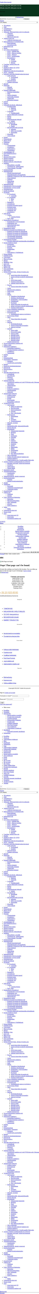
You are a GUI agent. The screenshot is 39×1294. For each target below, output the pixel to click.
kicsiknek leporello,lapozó (14, 205)
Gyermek (13, 61)
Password (3, 699)
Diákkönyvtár (8, 69)
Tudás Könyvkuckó (5, 2)
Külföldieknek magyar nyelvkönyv (21, 314)
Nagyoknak (10, 181)
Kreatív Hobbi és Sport (10, 243)
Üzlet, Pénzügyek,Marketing (12, 497)
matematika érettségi (13, 97)
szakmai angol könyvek (17, 283)
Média (13, 449)
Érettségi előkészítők (9, 90)
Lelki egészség (11, 75)
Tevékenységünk (12, 718)
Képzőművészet (8, 189)
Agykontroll (14, 77)
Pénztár (6, 768)
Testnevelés (10, 98)
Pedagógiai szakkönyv (10, 346)
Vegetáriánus (11, 150)
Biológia (13, 432)
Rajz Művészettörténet (17, 453)
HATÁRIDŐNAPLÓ (10, 153)
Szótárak (9, 329)
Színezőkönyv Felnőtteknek (15, 252)
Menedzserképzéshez (13, 500)
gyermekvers (11, 204)
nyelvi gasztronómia (13, 311)
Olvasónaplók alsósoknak (14, 236)
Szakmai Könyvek (9, 380)
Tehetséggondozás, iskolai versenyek (14, 476)
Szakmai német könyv (17, 307)
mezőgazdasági (11, 390)
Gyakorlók (10, 111)
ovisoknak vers (11, 210)
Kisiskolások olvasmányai (11, 220)
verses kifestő (11, 136)
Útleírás (9, 496)
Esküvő (6, 101)
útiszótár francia (15, 337)
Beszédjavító (11, 376)
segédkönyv (10, 351)
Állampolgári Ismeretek (17, 431)
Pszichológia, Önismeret (11, 359)
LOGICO (10, 465)
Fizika (12, 439)
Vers (12, 200)
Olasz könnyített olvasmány (19, 319)
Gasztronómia (11, 145)
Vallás (5, 507)
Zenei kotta (10, 517)
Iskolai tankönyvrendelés (14, 715)
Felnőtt (13, 59)
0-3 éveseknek (11, 194)
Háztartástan (14, 416)
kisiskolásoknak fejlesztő (14, 119)
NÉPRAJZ (10, 183)
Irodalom (6, 163)
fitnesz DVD (7, 140)
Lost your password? (6, 704)
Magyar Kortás (8, 259)
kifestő (9, 118)
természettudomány (9, 478)
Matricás (13, 108)
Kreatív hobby (11, 246)
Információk (7, 713)
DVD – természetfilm (13, 56)
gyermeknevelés (12, 45)
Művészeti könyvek (13, 37)
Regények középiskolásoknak (12, 366)
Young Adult (7, 512)
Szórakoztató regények (10, 393)
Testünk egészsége (12, 82)
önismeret (10, 361)
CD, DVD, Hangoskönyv (11, 50)
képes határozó (11, 178)
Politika (6, 354)
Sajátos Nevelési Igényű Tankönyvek (18, 457)
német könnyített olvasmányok (19, 304)
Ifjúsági (13, 63)
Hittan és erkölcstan (16, 406)
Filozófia (13, 437)
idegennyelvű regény (10, 157)
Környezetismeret (16, 410)
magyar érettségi (12, 95)
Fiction (6, 137)
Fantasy (6, 103)
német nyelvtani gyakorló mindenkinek (22, 306)
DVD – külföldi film (13, 51)
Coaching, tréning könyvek (11, 64)
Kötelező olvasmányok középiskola (17, 234)
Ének (12, 434)
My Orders (7, 764)
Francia (9, 285)
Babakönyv (10, 202)
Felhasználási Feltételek (14, 720)
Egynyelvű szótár (16, 332)
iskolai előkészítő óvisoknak (15, 114)
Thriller (6, 483)
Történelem (7, 484)
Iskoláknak (7, 730)
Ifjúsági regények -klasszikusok (13, 161)
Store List (6, 773)
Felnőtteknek (14, 301)
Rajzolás (9, 247)
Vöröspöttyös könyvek (10, 510)
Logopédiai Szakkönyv (14, 348)
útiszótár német (15, 340)
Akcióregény (7, 30)
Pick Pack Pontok (12, 725)
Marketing (10, 499)
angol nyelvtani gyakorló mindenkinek (22, 277)
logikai (13, 121)
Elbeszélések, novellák (13, 165)
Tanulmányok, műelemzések (15, 166)
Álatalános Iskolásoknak (18, 296)
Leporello (13, 196)
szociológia (10, 474)
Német (9, 294)
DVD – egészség (8, 72)
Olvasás (13, 411)
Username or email (6, 696)
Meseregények (11, 226)
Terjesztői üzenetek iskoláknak (16, 731)
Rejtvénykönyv (8, 369)
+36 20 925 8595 (9, 592)
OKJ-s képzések (12, 455)
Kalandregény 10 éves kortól (12, 187)
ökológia (9, 479)
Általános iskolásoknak (17, 298)
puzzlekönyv (11, 212)
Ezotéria (13, 79)
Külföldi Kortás (8, 256)
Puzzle (13, 126)
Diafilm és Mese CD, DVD (11, 67)
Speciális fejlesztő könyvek (11, 372)
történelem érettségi (12, 100)
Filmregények (8, 139)
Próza (5, 356)
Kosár (5, 757)
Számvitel (10, 392)
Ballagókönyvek (8, 46)
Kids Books (7, 213)
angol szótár (14, 330)
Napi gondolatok (8, 269)
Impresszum (7, 752)
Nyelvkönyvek (11, 312)
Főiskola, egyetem (12, 423)
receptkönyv (10, 147)
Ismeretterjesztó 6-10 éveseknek (16, 174)
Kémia (13, 445)
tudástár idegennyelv (13, 341)
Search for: (3, 19)
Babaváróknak (11, 43)
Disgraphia (14, 132)
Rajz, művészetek (16, 413)
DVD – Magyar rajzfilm (14, 53)
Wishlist (6, 783)
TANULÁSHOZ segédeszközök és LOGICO (17, 462)
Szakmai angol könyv (17, 281)
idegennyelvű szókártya (14, 290)
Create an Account (9, 692)
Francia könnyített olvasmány (19, 286)
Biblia (9, 509)
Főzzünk (6, 144)
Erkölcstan (14, 436)
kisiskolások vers (12, 223)
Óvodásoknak (11, 123)
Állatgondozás (11, 385)
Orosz (9, 320)
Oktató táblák (11, 468)
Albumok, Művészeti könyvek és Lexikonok (16, 32)
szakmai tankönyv (12, 458)
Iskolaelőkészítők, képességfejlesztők (17, 426)
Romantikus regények (13, 401)
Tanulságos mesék (9, 470)
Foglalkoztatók (11, 106)
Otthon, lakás (7, 345)
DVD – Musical (12, 54)
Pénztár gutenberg (9, 770)
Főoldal (2, 554)
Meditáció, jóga (8, 262)
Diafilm (6, 66)
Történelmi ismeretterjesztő (15, 487)
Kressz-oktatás (8, 254)
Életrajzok (6, 85)
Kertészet (10, 387)
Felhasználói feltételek (10, 749)
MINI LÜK (7, 267)
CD (12, 278)
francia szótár (15, 333)
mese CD (6, 264)
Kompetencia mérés (9, 228)
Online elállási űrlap (9, 765)
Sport (8, 251)
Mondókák (14, 124)
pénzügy (9, 504)
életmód (6, 84)
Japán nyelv (10, 291)
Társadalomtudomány (10, 471)
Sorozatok (10, 486)
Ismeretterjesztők (8, 184)
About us (6, 738)
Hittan (9, 424)
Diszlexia (10, 377)
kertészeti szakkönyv (13, 389)
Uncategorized (8, 491)
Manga (6, 260)
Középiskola (10, 429)
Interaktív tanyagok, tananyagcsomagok (18, 463)
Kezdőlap (6, 710)
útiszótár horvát (15, 338)
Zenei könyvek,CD (12, 515)
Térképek (10, 494)
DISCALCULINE (16, 131)
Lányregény (7, 257)
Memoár (9, 87)
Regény (6, 364)
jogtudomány (11, 473)
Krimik (9, 398)
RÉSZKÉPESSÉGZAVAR (15, 127)
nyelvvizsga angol (16, 280)
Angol (9, 273)
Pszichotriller (11, 400)
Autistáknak (10, 374)
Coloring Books (15, 217)
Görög (9, 288)
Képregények (11, 397)
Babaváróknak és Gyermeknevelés (13, 41)
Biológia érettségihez (13, 92)
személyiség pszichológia (14, 363)
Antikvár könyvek (9, 38)
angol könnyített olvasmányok (19, 275)
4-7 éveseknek (11, 197)
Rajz (12, 418)
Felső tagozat (11, 414)
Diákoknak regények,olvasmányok (14, 71)
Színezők (13, 110)
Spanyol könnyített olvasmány (19, 325)
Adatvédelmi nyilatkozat (14, 728)
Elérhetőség (7, 733)
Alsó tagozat (10, 405)
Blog (5, 741)
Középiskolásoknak (16, 324)
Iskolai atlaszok (11, 427)
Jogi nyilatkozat (11, 726)
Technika (13, 419)
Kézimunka (10, 244)
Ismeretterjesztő (8, 171)
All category (7, 25)
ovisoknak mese (11, 208)
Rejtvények (7, 367)
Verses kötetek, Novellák (14, 168)
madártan (10, 179)
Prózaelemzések (8, 358)
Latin (8, 293)
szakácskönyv (11, 148)
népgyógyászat (11, 80)
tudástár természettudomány (15, 481)
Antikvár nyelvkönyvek (14, 40)
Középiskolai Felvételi (10, 239)
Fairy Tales (10, 218)
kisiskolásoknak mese (13, 225)
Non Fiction (7, 270)
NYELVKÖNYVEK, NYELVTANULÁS (16, 272)
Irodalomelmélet (8, 170)
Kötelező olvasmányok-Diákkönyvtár (14, 230)
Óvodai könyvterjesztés (14, 717)
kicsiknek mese (11, 207)
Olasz (9, 317)
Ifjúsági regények (9, 160)
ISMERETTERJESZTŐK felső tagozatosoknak (21, 176)
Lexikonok (10, 35)
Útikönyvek (7, 492)
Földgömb (7, 142)
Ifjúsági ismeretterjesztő (14, 173)
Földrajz (13, 440)
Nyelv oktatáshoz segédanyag (15, 309)
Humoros (6, 155)
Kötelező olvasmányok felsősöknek (17, 233)
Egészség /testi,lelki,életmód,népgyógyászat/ (16, 74)
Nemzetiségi (14, 450)
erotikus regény (11, 395)
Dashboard (7, 742)
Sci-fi (5, 371)
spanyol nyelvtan (16, 327)
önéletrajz (10, 88)
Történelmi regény (12, 489)
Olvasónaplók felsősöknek (14, 238)
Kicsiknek (6, 192)
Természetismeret (16, 421)
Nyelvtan (13, 452)
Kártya (9, 116)
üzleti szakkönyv (12, 505)
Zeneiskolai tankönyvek (14, 518)
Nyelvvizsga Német (13, 316)
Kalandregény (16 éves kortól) (12, 186)
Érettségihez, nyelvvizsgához (19, 299)
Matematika (14, 447)
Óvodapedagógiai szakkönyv (15, 350)
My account (7, 760)
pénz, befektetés (11, 502)
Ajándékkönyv (8, 28)
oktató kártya (11, 466)
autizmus (13, 129)
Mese (12, 199)
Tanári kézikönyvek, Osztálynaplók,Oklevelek (20, 460)
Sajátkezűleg (11, 249)
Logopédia (10, 379)
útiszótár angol (15, 335)
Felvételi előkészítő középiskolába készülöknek (20, 241)
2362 (5, 27)
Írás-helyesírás (15, 408)
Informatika (14, 442)
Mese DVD (7, 265)
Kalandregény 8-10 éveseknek (16, 221)
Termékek (6, 712)
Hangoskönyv (11, 58)
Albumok (10, 33)
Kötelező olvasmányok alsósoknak (17, 231)
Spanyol (9, 322)
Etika (8, 93)
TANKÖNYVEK (9, 403)
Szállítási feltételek (12, 723)
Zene (5, 513)
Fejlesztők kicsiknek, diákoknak (13, 105)
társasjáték (10, 134)
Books (5, 48)
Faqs (5, 746)
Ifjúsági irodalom (8, 158)
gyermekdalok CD (9, 152)
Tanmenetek (10, 353)
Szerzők (6, 777)
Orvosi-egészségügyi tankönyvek (13, 343)
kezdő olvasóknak (9, 191)
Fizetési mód (11, 722)
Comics (9, 215)
